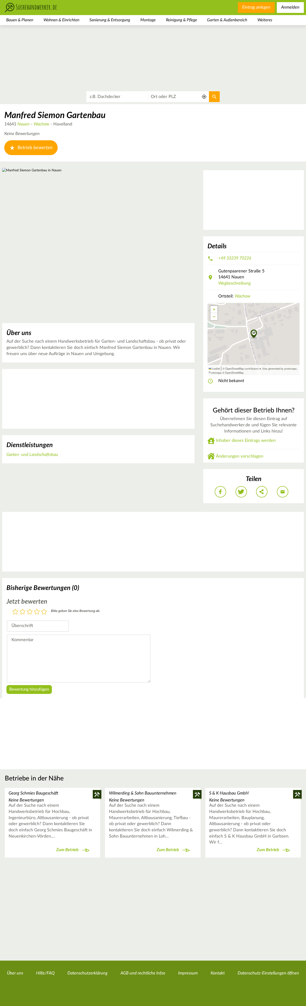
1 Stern (15, 612)
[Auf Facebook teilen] (220, 492)
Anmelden (290, 7)
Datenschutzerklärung (87, 973)
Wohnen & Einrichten (61, 20)
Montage (148, 20)
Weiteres (264, 20)
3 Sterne (29, 612)
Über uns (15, 973)
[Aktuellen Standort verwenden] (204, 97)
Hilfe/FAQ (45, 973)
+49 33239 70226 (234, 258)
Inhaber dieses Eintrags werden (246, 440)
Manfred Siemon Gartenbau (54, 115)
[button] (254, 334)
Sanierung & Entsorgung (109, 20)
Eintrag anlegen (256, 7)
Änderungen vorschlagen (239, 456)
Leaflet (215, 368)
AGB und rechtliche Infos (142, 973)
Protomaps (215, 372)
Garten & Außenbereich (227, 20)
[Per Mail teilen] (282, 492)
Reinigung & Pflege (181, 20)
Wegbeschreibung (234, 283)
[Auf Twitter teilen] (241, 492)
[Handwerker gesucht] (38, 7)
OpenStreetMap (234, 372)
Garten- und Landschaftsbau (32, 455)
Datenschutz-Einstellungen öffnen (268, 973)
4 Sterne (37, 612)
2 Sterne (22, 612)
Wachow (41, 124)
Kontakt (218, 973)
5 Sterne (44, 612)
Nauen (23, 124)
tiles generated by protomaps (279, 368)
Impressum (188, 973)
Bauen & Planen (19, 20)
